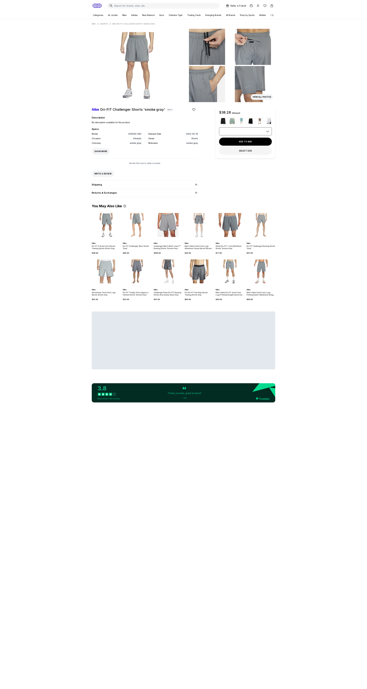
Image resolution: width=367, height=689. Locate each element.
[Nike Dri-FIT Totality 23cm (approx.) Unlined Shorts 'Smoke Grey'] (137, 271)
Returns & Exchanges (104, 192)
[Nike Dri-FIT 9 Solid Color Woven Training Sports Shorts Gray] (106, 225)
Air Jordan (113, 15)
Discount (274, 15)
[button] (124, 206)
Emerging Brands (213, 15)
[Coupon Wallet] (251, 5)
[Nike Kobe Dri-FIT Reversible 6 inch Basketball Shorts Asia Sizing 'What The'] (260, 121)
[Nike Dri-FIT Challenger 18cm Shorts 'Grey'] (137, 225)
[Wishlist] (265, 5)
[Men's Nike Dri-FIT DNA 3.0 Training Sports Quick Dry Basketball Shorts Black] (251, 121)
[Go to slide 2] (104, 240)
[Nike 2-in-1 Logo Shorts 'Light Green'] (232, 121)
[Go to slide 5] (231, 240)
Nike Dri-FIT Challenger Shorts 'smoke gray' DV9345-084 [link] (134, 24)
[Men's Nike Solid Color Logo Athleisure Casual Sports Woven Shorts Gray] (199, 225)
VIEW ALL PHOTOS (262, 97)
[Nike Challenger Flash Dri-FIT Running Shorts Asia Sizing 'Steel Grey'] (168, 271)
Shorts (104, 24)
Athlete (262, 15)
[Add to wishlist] (194, 109)
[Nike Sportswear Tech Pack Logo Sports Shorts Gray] (106, 271)
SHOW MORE (100, 151)
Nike (124, 15)
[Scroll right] (272, 15)
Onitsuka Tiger (176, 15)
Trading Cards (194, 15)
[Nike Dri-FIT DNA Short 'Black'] (223, 121)
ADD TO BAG (245, 141)
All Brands (230, 15)
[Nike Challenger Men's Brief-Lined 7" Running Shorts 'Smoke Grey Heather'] (168, 225)
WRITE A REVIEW (103, 173)
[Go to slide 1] (103, 240)
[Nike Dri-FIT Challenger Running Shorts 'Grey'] (261, 225)
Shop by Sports (247, 15)
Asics (161, 15)
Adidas (134, 15)
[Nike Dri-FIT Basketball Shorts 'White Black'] (269, 121)
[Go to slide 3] (105, 240)
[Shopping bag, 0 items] (271, 5)
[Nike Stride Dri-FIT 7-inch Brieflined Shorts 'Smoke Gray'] (230, 225)
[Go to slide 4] (106, 240)
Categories (98, 15)
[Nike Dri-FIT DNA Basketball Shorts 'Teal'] (241, 121)
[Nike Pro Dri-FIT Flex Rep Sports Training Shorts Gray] (199, 271)
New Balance (148, 15)
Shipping (97, 184)
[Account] (258, 5)
